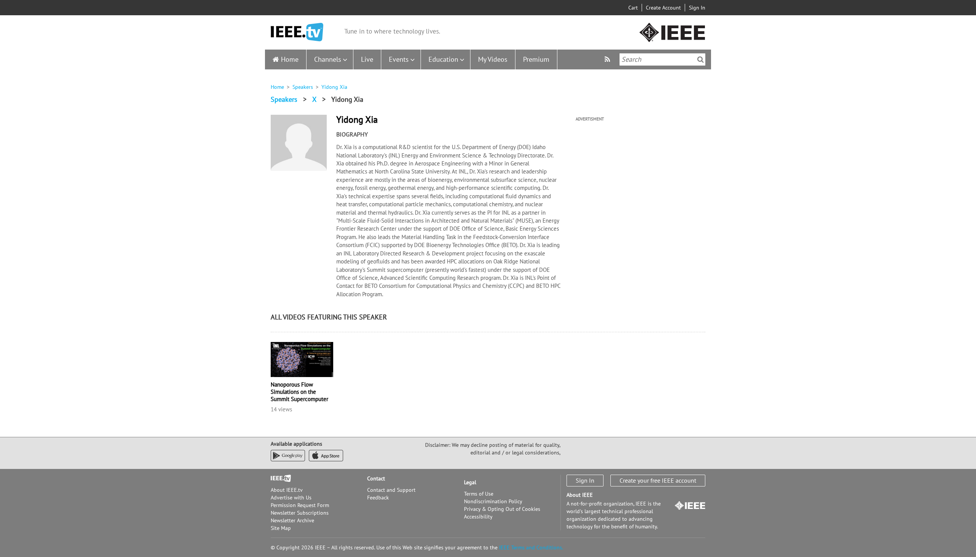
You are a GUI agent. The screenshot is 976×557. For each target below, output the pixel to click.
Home (290, 59)
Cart (633, 7)
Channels (327, 59)
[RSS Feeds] (608, 59)
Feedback (378, 497)
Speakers (302, 86)
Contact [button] (376, 478)
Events (399, 59)
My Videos (492, 59)
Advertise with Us (291, 497)
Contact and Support (391, 489)
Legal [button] (470, 482)
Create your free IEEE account (658, 480)
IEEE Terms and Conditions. (531, 547)
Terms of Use (478, 493)
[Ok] (700, 59)
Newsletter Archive (292, 520)
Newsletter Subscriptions (300, 512)
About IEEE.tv (287, 489)
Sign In (697, 7)
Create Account (663, 7)
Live (367, 59)
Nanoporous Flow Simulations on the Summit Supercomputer (299, 392)
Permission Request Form (300, 505)
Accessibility (478, 516)
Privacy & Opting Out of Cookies (502, 509)
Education (443, 59)
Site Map (281, 528)
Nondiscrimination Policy (493, 501)
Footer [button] (278, 478)
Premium (536, 59)
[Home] (297, 32)
